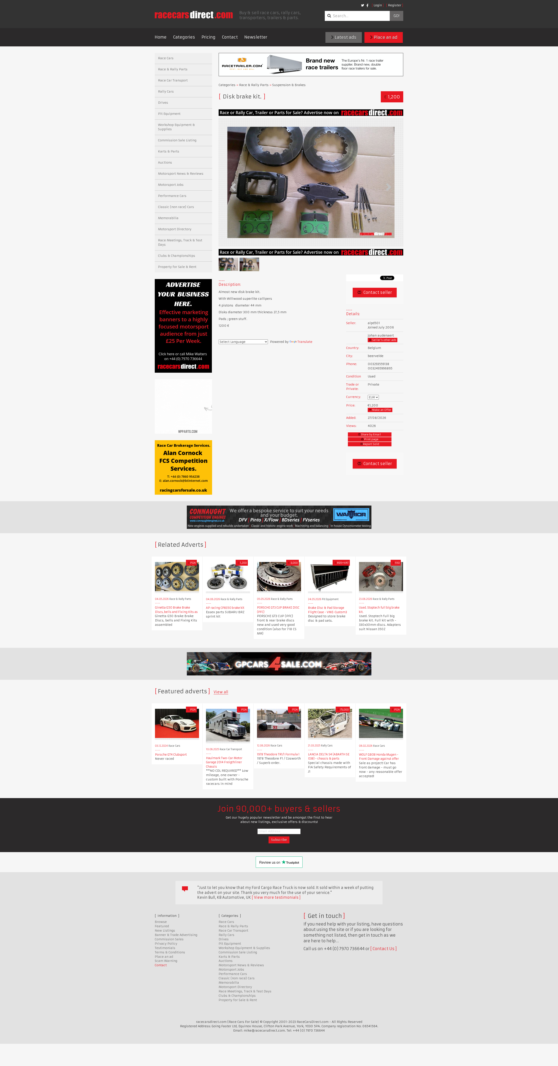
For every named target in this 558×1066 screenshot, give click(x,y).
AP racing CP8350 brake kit (225, 608)
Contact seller (377, 292)
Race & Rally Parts (254, 85)
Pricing (208, 37)
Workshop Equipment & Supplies (176, 127)
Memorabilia (168, 218)
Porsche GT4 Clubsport (171, 754)
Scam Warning (166, 961)
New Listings (165, 930)
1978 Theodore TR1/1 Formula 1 (278, 754)
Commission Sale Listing (177, 140)
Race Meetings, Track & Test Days (180, 242)
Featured (162, 926)
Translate (305, 342)
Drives (163, 103)
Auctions (165, 162)
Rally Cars (166, 91)
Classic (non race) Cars (176, 207)
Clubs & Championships (176, 256)
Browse (161, 922)
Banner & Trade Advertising (176, 935)
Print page (371, 439)
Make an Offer (381, 409)
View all (221, 692)
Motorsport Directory (174, 229)
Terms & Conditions (170, 952)
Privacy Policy (166, 944)
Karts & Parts (168, 151)
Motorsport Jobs (171, 185)
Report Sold (371, 444)
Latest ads (345, 37)
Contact (230, 37)
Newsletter (255, 37)
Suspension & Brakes (289, 85)
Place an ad (385, 37)
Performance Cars (172, 196)
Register (394, 5)
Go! (396, 16)
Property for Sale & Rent (177, 267)
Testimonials (165, 948)
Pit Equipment (169, 114)
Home (161, 37)
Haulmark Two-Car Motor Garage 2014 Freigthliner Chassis (224, 762)
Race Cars (166, 58)
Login (378, 5)
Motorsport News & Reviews (180, 174)
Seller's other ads (383, 340)
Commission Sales (169, 939)
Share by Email (371, 434)
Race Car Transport (173, 80)
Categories (184, 37)
